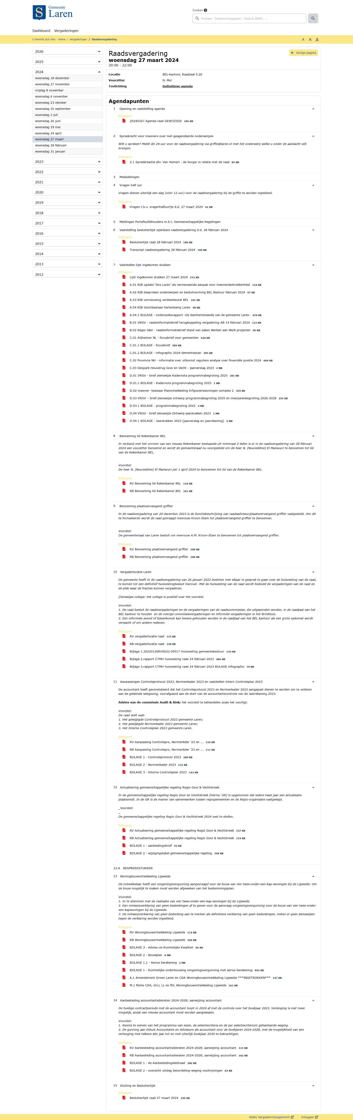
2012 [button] (39, 274)
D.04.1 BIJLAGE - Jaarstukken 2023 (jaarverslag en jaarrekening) (180, 421)
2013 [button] (39, 264)
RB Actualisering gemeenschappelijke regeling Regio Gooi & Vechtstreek (187, 838)
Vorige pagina (305, 52)
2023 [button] (39, 162)
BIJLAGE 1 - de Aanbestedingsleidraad (162, 1063)
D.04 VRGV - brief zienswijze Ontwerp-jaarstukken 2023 (174, 413)
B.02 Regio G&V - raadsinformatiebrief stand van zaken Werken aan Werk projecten (194, 330)
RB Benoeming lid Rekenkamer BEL (160, 491)
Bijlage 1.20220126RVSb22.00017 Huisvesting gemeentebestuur (182, 651)
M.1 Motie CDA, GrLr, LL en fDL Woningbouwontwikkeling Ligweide (183, 985)
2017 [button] (39, 223)
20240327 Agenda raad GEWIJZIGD (161, 121)
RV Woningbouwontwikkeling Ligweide (162, 932)
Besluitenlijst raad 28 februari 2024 (160, 242)
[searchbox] (249, 18)
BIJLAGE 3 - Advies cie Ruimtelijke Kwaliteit (166, 947)
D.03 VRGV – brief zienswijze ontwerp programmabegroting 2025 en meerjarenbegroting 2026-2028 (208, 398)
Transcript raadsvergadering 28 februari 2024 (168, 249)
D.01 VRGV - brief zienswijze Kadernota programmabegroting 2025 (184, 375)
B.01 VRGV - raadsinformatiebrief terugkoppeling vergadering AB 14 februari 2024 (195, 322)
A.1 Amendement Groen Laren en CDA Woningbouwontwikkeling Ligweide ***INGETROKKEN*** (205, 977)
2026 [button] (39, 51)
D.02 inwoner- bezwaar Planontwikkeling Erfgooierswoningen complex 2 (187, 390)
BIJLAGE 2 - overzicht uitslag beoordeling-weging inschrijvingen (180, 1070)
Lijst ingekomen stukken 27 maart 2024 (164, 277)
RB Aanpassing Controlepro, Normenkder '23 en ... (172, 749)
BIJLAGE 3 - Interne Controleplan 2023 (163, 772)
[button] (313, 18)
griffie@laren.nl (221, 144)
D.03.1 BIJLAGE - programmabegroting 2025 (166, 405)
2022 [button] (39, 172)
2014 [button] (39, 254)
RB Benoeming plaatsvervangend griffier (164, 556)
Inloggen (307, 1117)
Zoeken (197, 10)
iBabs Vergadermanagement (269, 1117)
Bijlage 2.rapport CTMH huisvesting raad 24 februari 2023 (177, 659)
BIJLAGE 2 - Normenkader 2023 (158, 764)
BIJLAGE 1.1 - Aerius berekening (157, 962)
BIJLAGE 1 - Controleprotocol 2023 (160, 757)
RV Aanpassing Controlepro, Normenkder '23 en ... (172, 742)
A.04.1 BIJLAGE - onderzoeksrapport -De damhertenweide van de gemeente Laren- (195, 315)
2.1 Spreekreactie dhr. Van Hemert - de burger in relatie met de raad (184, 162)
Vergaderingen (66, 31)
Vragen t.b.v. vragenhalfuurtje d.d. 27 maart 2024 (170, 207)
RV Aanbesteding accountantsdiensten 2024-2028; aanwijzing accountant (188, 1047)
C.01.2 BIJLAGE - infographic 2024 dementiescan (170, 352)
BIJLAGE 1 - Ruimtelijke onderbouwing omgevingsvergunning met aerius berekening (196, 970)
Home (61, 39)
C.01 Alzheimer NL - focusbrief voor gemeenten (169, 337)
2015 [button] (39, 244)
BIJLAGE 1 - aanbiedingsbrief (155, 845)
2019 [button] (39, 202)
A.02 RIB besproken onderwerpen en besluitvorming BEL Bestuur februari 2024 (192, 292)
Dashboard (41, 31)
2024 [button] (39, 72)
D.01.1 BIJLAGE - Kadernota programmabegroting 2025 (174, 383)
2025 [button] (39, 62)
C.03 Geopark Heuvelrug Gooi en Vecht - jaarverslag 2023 (175, 368)
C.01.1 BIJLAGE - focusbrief (155, 345)
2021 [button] (39, 182)
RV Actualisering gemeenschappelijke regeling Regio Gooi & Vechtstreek (187, 830)
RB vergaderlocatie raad (152, 644)
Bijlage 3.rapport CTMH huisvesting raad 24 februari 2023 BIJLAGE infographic (191, 666)
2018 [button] (39, 213)
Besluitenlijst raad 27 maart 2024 (159, 1098)
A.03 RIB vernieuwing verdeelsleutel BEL (164, 300)
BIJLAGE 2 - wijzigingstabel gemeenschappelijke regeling (176, 853)
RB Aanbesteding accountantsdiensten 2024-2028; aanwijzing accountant (188, 1055)
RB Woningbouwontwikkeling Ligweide (162, 940)
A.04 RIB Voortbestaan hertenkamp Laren (164, 307)
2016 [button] (39, 233)
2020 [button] (39, 192)
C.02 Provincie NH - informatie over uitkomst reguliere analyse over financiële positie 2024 (201, 360)
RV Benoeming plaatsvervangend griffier (164, 549)
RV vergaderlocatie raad (152, 636)
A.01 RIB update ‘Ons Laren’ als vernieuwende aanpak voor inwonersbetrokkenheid (195, 284)
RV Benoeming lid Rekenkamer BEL (160, 483)
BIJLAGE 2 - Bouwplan (150, 955)
